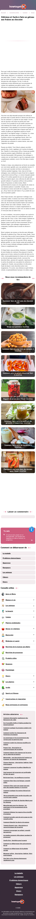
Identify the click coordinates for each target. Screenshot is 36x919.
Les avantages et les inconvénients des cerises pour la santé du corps (16, 738)
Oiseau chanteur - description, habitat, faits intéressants (17, 763)
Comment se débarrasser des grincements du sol (17, 844)
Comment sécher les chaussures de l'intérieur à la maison (14, 733)
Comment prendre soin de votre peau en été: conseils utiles (17, 818)
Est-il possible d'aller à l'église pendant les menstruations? (17, 724)
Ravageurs (6, 567)
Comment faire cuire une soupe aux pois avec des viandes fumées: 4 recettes (16, 786)
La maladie (7, 553)
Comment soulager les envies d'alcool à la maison (16, 791)
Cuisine (25, 12)
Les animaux (7, 572)
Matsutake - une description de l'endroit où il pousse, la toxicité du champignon (17, 758)
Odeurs (5, 577)
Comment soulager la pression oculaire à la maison (17, 728)
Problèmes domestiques (12, 558)
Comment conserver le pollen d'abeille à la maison (17, 768)
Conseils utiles (14, 12)
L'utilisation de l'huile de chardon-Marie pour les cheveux (17, 801)
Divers (5, 582)
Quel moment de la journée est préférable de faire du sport (17, 773)
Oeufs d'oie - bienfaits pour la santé (15, 840)
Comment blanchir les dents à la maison (16, 822)
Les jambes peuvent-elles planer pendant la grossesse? (17, 836)
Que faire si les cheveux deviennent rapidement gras (14, 859)
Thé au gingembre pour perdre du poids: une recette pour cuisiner (17, 796)
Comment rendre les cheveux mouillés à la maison (17, 743)
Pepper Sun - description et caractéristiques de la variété (13, 748)
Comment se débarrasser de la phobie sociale (15, 849)
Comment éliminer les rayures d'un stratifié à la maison (17, 813)
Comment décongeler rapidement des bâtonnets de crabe (15, 719)
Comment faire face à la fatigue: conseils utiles (16, 781)
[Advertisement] (18, 39)
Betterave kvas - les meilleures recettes (16, 777)
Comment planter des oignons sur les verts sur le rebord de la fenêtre (17, 753)
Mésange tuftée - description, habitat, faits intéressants (17, 854)
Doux (32, 12)
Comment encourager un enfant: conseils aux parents (16, 831)
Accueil (3, 12)
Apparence (6, 563)
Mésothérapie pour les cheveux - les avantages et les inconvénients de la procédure (15, 807)
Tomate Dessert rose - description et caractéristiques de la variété (15, 826)
